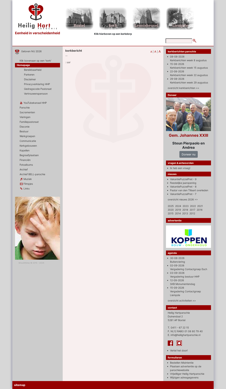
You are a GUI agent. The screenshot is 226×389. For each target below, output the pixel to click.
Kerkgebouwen (28, 145)
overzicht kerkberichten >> (183, 87)
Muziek (27, 178)
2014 (178, 213)
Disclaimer (30, 79)
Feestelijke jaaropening (183, 182)
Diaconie (24, 126)
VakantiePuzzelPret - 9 (183, 179)
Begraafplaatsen (29, 155)
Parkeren (29, 74)
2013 (185, 213)
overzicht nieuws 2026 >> (183, 199)
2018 (185, 209)
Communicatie (28, 140)
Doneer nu (188, 154)
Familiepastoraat (29, 121)
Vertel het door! (179, 350)
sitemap (19, 385)
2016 (200, 209)
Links (26, 188)
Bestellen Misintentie (182, 362)
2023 (186, 205)
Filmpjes (28, 183)
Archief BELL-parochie (32, 174)
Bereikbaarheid (32, 69)
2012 (192, 213)
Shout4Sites (24, 263)
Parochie (25, 107)
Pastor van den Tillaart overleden (189, 190)
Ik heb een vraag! (180, 168)
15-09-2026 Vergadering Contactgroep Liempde (185, 291)
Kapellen (24, 150)
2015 (171, 213)
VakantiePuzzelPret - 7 (183, 193)
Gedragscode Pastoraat (38, 88)
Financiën (25, 159)
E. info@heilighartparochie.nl (184, 334)
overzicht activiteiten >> (182, 300)
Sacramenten (27, 112)
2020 (171, 209)
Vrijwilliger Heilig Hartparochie (187, 373)
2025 (171, 205)
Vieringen (25, 117)
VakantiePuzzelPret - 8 (183, 186)
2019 (178, 209)
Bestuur (24, 131)
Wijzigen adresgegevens (184, 377)
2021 (200, 205)
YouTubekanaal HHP (35, 102)
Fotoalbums (26, 164)
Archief (24, 169)
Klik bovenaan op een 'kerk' (35, 60)
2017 (192, 209)
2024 (178, 205)
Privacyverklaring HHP (37, 84)
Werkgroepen (27, 136)
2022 (193, 205)
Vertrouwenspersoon (36, 93)
